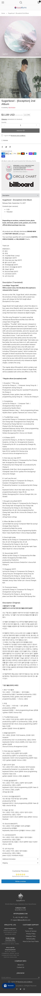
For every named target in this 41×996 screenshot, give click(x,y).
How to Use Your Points (31, 941)
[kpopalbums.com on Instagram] (24, 989)
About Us (20, 965)
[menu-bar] (3, 2)
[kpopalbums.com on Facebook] (17, 989)
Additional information (9, 859)
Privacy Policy (30, 934)
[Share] (2, 147)
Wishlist (5, 140)
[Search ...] (20, 2)
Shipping (4, 119)
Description (5, 195)
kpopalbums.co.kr (20, 910)
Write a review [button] (20, 881)
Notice (31, 928)
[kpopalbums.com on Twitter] (20, 989)
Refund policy (30, 939)
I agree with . (15, 135)
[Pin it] (10, 147)
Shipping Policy (31, 936)
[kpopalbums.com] (20, 7)
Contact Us (20, 967)
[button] (4, 125)
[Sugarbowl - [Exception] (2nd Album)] (20, 36)
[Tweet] (6, 147)
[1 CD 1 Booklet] (20, 78)
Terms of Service (30, 931)
